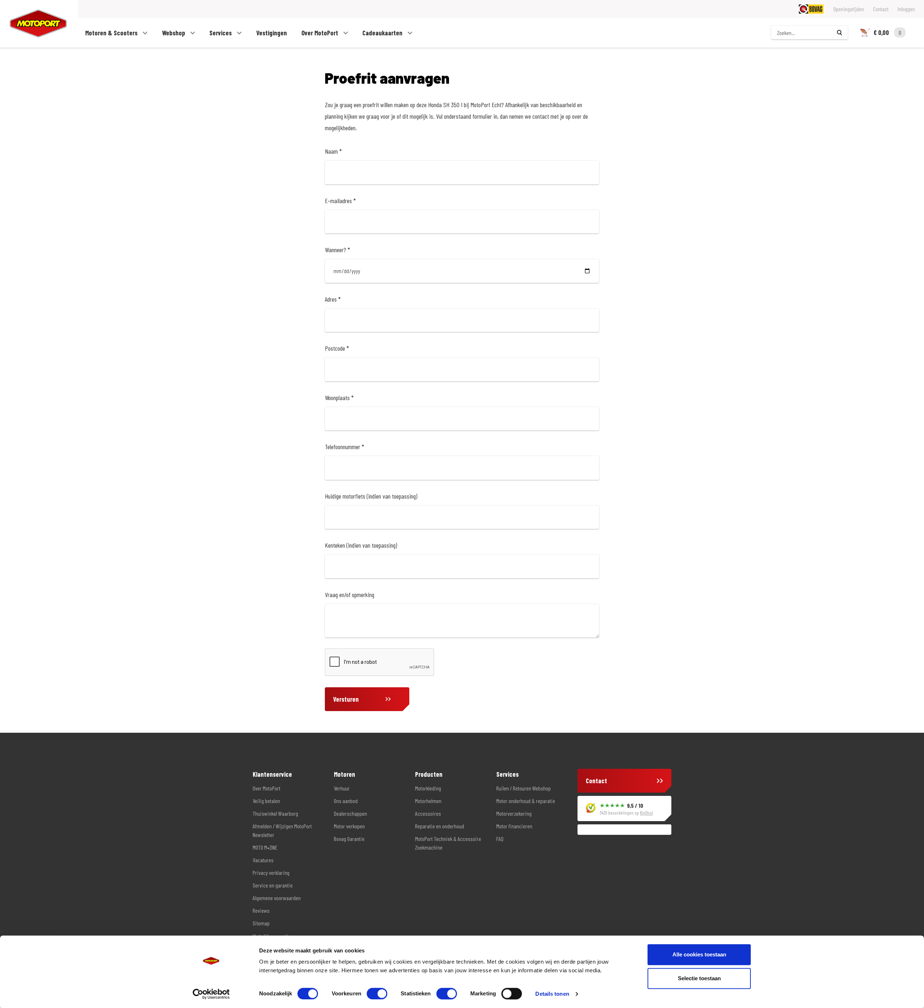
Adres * (333, 299)
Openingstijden (848, 8)
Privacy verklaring (271, 872)
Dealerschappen (350, 813)
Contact (881, 8)
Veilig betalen (266, 800)
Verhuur (342, 788)
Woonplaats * (339, 398)
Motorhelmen (428, 800)
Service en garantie (273, 885)
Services (221, 33)
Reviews (261, 910)
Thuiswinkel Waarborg (275, 813)
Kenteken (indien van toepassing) (361, 545)
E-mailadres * (340, 201)
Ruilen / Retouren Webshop (523, 788)
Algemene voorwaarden (277, 897)
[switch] (377, 993)
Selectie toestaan (699, 978)
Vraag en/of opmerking (349, 595)
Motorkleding (428, 788)
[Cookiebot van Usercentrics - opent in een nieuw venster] (211, 994)
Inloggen (906, 8)
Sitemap (261, 923)
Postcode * (337, 348)
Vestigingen (271, 33)
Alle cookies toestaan (699, 954)
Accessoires (428, 813)
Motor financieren (514, 826)
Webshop (174, 33)
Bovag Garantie (349, 838)
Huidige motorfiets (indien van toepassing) (371, 496)
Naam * (333, 151)
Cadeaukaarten (383, 33)
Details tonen (552, 994)
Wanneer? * (337, 250)
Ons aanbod (346, 800)
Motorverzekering (514, 813)
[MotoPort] (33, 23)
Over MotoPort (320, 33)
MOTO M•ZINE (265, 847)
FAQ (500, 838)
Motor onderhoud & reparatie (525, 800)
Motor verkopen (349, 826)
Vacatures (263, 859)
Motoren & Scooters (112, 33)
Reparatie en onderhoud (439, 826)
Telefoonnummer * (344, 447)
